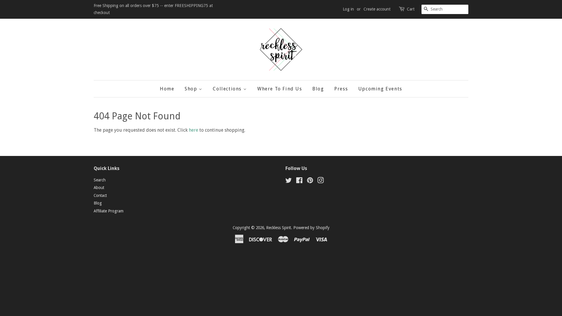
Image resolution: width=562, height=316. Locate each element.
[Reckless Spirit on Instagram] (320, 181)
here (193, 130)
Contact (100, 195)
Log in (348, 9)
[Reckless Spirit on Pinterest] (310, 181)
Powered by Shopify (311, 227)
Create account (377, 9)
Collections (228, 89)
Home (167, 89)
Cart (410, 9)
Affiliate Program (109, 211)
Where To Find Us (279, 89)
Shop (192, 89)
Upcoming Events (380, 89)
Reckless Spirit (278, 227)
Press (341, 89)
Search (100, 180)
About (99, 187)
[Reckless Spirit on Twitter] (288, 181)
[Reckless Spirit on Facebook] (299, 181)
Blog (318, 89)
